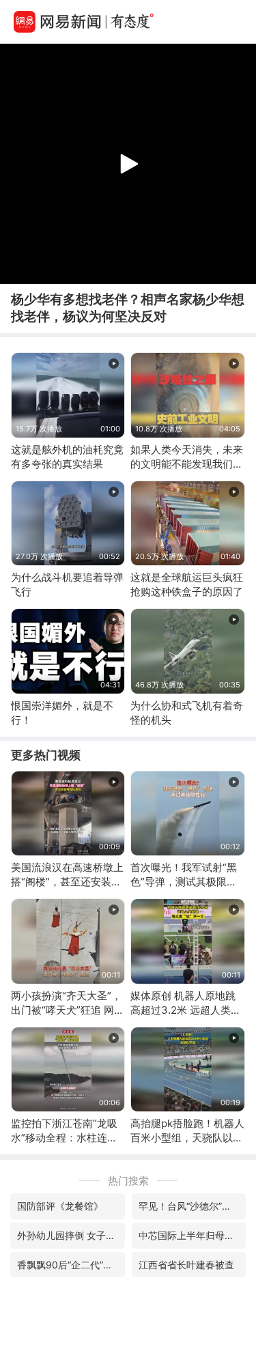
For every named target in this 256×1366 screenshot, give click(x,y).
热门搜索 (128, 1180)
